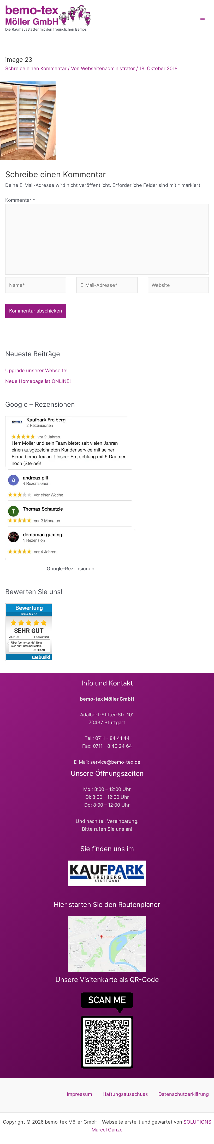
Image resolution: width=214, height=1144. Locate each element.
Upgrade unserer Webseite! (36, 370)
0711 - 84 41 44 (112, 738)
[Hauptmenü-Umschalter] (203, 18)
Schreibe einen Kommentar (36, 68)
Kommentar (20, 200)
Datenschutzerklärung (183, 1094)
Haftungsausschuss (125, 1094)
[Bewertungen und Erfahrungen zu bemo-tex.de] (28, 631)
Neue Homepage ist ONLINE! (38, 381)
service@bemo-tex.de (115, 762)
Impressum (79, 1094)
